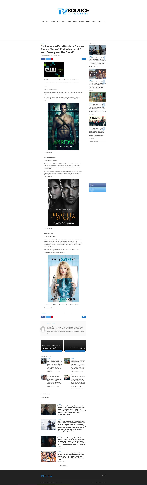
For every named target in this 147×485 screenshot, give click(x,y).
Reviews (69, 21)
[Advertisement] (73, 32)
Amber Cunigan (47, 55)
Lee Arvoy (50, 371)
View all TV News (63, 465)
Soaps (63, 21)
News (47, 21)
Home (43, 21)
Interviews (81, 21)
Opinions (75, 21)
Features (88, 21)
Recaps (58, 21)
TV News (42, 43)
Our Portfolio (102, 482)
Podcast (94, 21)
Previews (52, 21)
